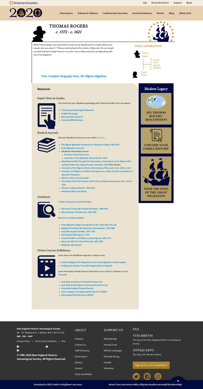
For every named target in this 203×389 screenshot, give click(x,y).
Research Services (160, 3)
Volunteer (109, 368)
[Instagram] (158, 376)
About (189, 3)
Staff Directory (82, 350)
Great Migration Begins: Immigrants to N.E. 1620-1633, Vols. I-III (88, 225)
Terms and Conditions (46, 341)
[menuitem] (66, 13)
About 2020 (185, 13)
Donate (107, 362)
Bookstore (101, 138)
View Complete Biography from (73, 76)
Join (145, 3)
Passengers (66, 13)
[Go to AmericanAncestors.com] (26, 2)
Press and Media (83, 374)
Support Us (113, 330)
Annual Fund (110, 344)
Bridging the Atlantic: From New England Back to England (86, 266)
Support (178, 3)
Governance (81, 356)
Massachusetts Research (72, 117)
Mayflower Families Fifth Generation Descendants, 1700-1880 (88, 228)
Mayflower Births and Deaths (74, 191)
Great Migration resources (72, 148)
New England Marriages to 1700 (75, 235)
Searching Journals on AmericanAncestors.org (81, 282)
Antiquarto (143, 350)
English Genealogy (69, 114)
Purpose (79, 338)
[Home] (30, 13)
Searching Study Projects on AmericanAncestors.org (84, 285)
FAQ (64, 341)
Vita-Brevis (143, 335)
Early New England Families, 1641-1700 (78, 232)
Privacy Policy (24, 341)
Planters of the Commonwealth (75, 178)
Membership (110, 338)
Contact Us (80, 344)
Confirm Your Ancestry (115, 13)
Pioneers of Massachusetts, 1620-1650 (78, 188)
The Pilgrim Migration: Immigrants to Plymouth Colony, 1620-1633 (90, 145)
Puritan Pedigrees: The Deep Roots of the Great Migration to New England (93, 262)
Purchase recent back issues (76, 155)
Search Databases (142, 13)
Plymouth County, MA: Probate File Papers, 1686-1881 (84, 209)
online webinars (106, 271)
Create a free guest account (70, 202)
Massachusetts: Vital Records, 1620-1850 (78, 212)
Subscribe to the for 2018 (85, 158)
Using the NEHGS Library (72, 120)
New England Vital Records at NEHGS (77, 295)
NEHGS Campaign (113, 350)
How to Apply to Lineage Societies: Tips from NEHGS (84, 292)
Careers (78, 368)
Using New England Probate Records (77, 288)
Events (160, 13)
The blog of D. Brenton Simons (147, 354)
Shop (171, 13)
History (78, 362)
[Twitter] (136, 376)
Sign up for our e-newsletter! (151, 365)
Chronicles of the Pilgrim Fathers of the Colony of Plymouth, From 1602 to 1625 (96, 168)
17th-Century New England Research (77, 110)
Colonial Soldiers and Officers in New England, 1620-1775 (86, 238)
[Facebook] (147, 376)
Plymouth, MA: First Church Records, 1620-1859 (82, 242)
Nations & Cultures (88, 13)
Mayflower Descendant (71, 245)
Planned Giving (111, 356)
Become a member (66, 218)
